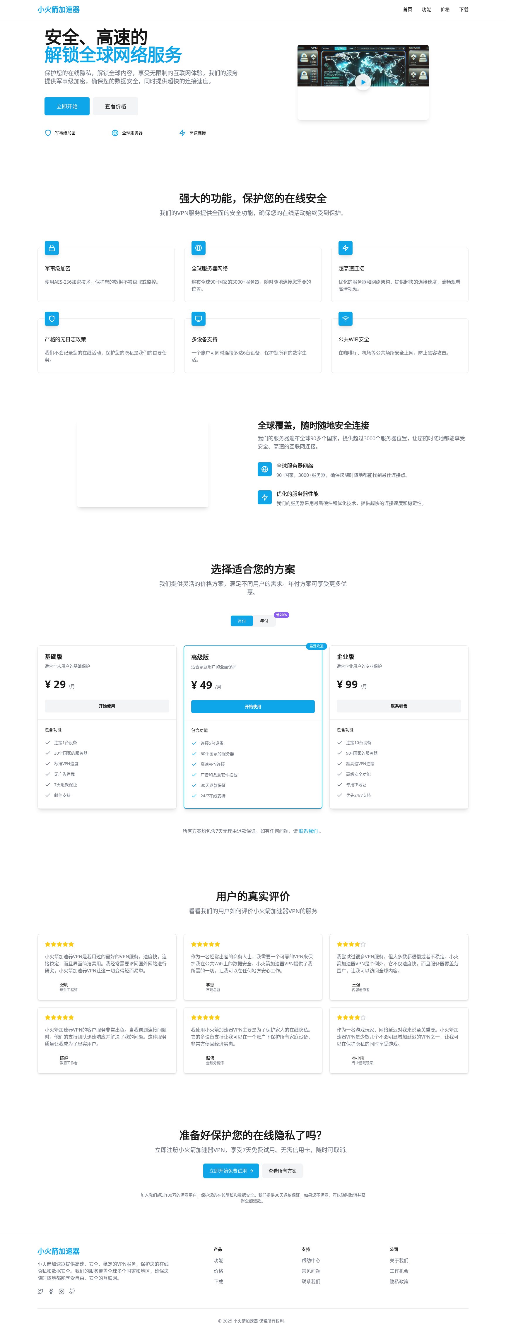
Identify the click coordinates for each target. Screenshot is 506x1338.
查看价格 (115, 106)
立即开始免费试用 (228, 1171)
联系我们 (309, 831)
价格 (445, 9)
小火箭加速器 (245, 1321)
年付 (267, 619)
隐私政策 (399, 1281)
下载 (464, 9)
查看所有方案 (283, 1171)
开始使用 (107, 706)
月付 (242, 620)
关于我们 (399, 1260)
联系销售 (399, 706)
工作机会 (399, 1271)
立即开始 (67, 106)
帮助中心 (311, 1260)
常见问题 (311, 1271)
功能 (426, 9)
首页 (407, 9)
